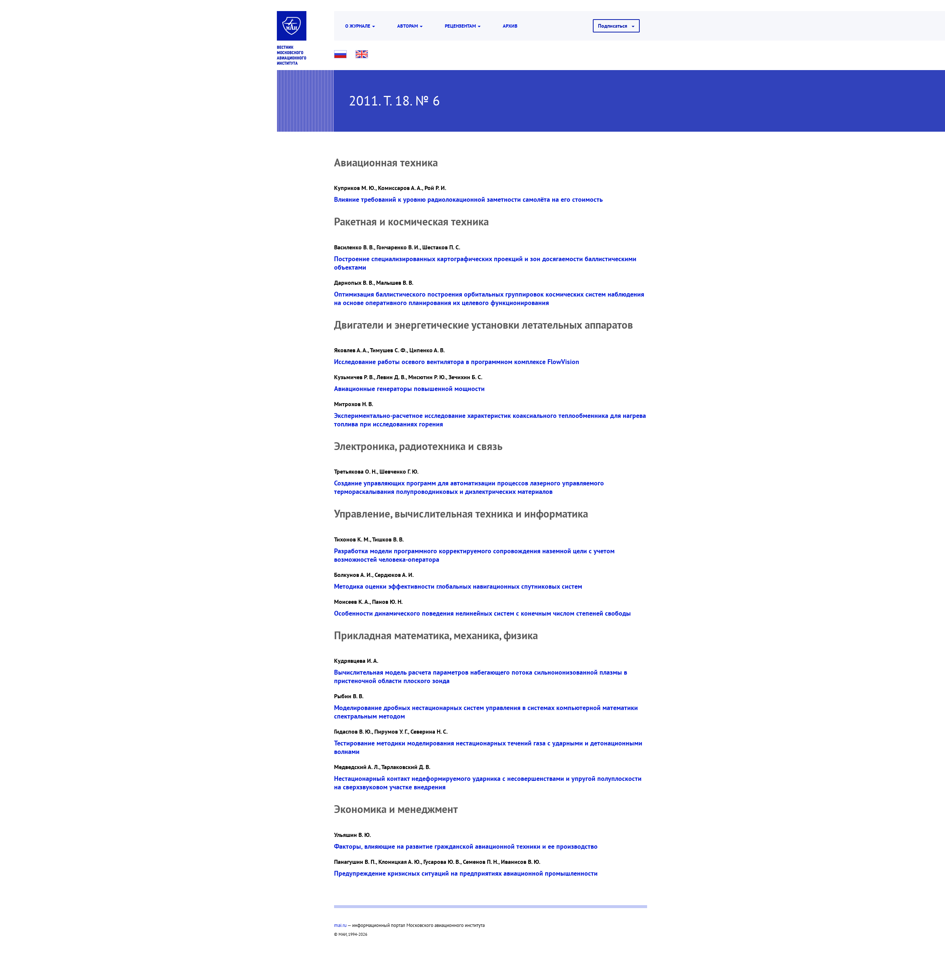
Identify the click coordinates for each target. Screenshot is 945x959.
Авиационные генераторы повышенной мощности (409, 388)
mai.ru (340, 925)
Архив (510, 26)
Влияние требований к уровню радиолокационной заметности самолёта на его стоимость (468, 199)
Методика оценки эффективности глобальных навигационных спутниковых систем (458, 586)
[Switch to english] (361, 54)
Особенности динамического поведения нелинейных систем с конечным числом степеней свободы (482, 613)
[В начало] (291, 55)
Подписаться (615, 25)
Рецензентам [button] (461, 26)
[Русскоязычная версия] (340, 54)
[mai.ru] (291, 26)
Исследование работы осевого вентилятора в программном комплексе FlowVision (456, 361)
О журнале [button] (358, 26)
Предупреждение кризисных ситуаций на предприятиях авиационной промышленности (466, 873)
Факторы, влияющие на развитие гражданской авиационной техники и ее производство (466, 846)
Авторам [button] (408, 26)
